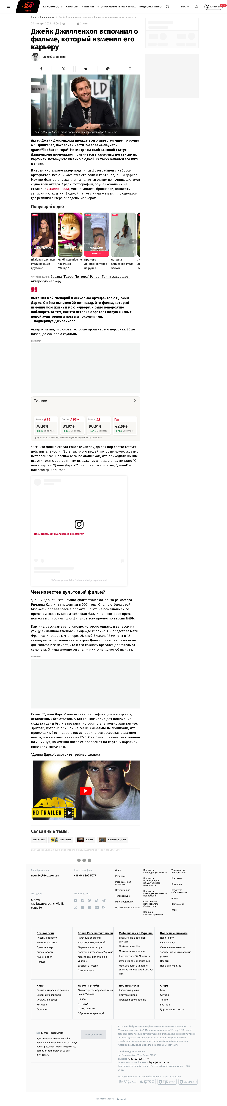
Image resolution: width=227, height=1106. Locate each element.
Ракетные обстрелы (89, 937)
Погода (41, 961)
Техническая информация (178, 871)
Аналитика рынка (129, 990)
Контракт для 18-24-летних (134, 956)
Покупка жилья (128, 994)
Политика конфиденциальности (155, 871)
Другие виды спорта (172, 1009)
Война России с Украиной (95, 933)
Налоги (164, 960)
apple (147, 1082)
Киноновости (53, 6)
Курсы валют (167, 942)
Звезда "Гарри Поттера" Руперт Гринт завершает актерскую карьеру (80, 279)
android (127, 1082)
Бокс (162, 990)
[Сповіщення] (196, 6)
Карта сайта (177, 904)
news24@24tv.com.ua (45, 875)
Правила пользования (127, 908)
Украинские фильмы (49, 994)
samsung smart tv (188, 1082)
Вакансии (176, 884)
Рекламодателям (124, 902)
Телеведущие (122, 896)
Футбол (164, 994)
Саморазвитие (86, 1008)
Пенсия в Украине (170, 965)
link (75, 901)
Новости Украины (47, 942)
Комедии (42, 1004)
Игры (174, 910)
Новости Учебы (88, 985)
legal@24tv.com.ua (159, 1062)
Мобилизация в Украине (136, 933)
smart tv (167, 1082)
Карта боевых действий (92, 942)
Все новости (45, 933)
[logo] (28, 7)
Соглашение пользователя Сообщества (151, 904)
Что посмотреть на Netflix (117, 6)
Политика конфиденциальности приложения (155, 893)
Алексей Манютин (54, 57)
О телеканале (122, 890)
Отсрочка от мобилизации (134, 960)
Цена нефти (167, 937)
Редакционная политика (123, 883)
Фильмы (88, 6)
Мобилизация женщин (132, 951)
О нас (118, 870)
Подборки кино (150, 6)
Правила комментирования (153, 913)
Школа (82, 999)
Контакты (176, 878)
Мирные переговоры (90, 947)
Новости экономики (173, 933)
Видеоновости (45, 952)
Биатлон (165, 1004)
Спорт (164, 985)
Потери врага (86, 970)
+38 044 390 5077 (85, 875)
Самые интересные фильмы (53, 990)
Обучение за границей (91, 1013)
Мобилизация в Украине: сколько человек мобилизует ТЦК (136, 969)
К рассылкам (93, 1034)
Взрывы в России (88, 965)
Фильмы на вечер (47, 999)
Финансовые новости (172, 947)
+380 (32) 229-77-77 (138, 1059)
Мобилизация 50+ (129, 946)
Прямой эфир (45, 947)
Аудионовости (45, 956)
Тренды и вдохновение (132, 999)
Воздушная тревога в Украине (95, 952)
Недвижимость (129, 985)
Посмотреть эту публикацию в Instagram (59, 533)
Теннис (164, 999)
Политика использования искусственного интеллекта (151, 882)
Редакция (120, 876)
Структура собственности (179, 891)
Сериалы (72, 6)
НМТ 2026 (83, 1003)
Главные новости (47, 937)
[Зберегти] (130, 69)
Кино (34, 17)
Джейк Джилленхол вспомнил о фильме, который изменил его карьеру (97, 17)
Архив (174, 898)
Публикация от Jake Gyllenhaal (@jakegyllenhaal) (79, 580)
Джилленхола (58, 189)
